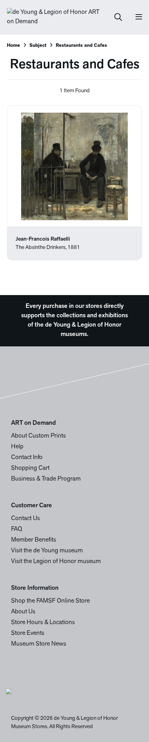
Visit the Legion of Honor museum (56, 562)
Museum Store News (38, 644)
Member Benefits (33, 540)
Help (17, 447)
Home (13, 45)
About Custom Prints (38, 436)
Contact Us (25, 519)
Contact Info (27, 458)
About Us (23, 612)
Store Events (27, 633)
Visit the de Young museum (47, 551)
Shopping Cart (30, 468)
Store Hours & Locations (43, 623)
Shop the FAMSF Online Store (50, 601)
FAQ (16, 529)
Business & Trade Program (46, 479)
